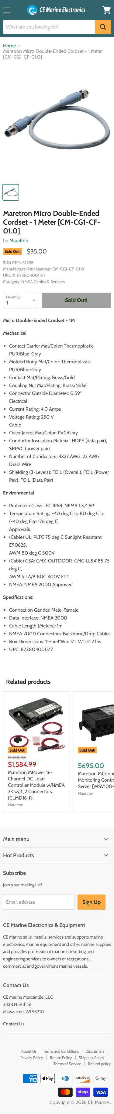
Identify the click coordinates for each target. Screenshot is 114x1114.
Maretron (18, 240)
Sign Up (91, 902)
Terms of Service (67, 1063)
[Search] (103, 27)
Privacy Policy (31, 1057)
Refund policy (99, 1063)
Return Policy (61, 1057)
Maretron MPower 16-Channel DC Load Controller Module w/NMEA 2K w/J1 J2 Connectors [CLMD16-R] (36, 785)
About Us (28, 1051)
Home (9, 46)
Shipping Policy (91, 1057)
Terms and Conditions (61, 1051)
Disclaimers (94, 1051)
